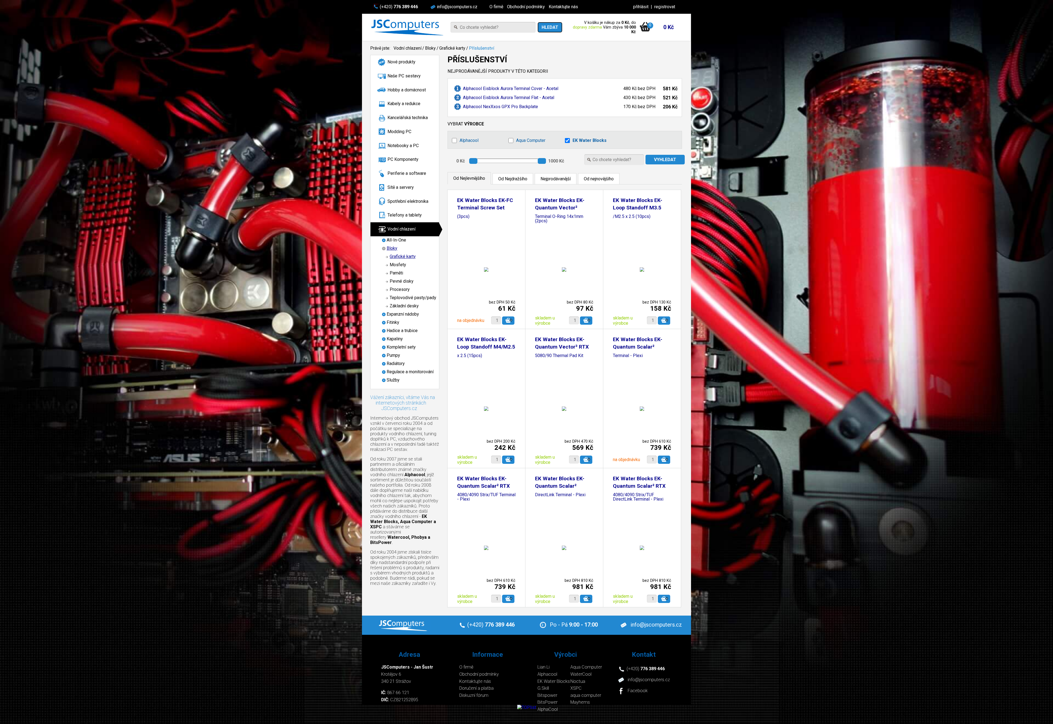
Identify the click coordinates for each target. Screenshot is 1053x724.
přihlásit (641, 6)
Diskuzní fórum (473, 695)
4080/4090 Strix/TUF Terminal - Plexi (486, 497)
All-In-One (396, 240)
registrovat (664, 6)
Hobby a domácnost (406, 89)
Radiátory (396, 363)
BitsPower (547, 702)
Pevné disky (402, 281)
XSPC (576, 688)
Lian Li (543, 667)
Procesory (400, 289)
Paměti (396, 273)
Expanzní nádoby (403, 314)
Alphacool (469, 140)
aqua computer (585, 695)
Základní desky (404, 305)
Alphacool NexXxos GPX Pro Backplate (500, 106)
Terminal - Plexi (628, 355)
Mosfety (398, 264)
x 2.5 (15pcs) (469, 355)
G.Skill (543, 688)
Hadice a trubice (402, 330)
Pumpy (393, 355)
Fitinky (393, 322)
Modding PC (399, 131)
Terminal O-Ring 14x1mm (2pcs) (559, 218)
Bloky (430, 48)
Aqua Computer (530, 140)
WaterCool (580, 674)
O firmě (496, 6)
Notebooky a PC (403, 145)
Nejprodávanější (555, 178)
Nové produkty (401, 61)
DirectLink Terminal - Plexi (560, 495)
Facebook (638, 691)
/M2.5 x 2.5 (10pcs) (631, 216)
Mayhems (580, 702)
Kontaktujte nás (563, 6)
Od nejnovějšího (599, 178)
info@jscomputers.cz (457, 6)
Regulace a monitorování (410, 371)
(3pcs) (463, 216)
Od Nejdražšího (512, 178)
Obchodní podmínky (526, 6)
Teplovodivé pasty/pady (413, 297)
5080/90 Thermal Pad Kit (559, 355)
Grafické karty (452, 48)
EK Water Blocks (590, 140)
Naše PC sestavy (404, 75)
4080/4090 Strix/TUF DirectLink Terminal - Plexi (638, 497)
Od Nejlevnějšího (469, 178)
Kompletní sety (401, 347)
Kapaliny (395, 338)
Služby (393, 380)
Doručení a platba (476, 688)
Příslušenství (481, 48)
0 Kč (668, 27)
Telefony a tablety (404, 215)
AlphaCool (547, 709)
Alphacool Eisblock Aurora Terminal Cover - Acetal (510, 88)
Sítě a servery (400, 187)
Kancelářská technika (407, 117)
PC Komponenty (402, 159)
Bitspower (547, 695)
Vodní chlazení (407, 48)
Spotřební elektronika (407, 201)
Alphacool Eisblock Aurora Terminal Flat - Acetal (508, 97)
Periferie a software (406, 173)
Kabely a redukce (403, 103)
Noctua (577, 681)
